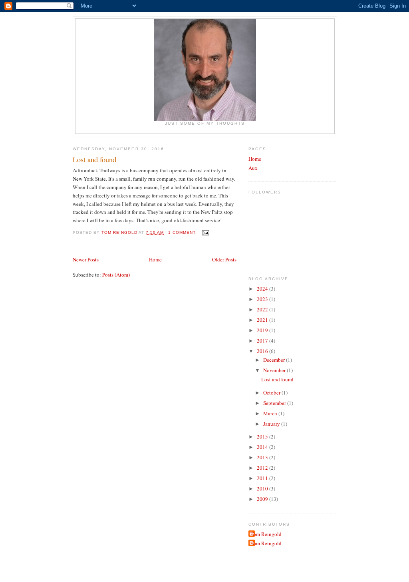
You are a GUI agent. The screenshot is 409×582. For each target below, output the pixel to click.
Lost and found (94, 159)
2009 (263, 498)
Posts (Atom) (116, 274)
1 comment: (183, 232)
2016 (263, 351)
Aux (253, 167)
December (274, 359)
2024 (263, 288)
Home (155, 259)
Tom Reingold (266, 534)
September (275, 403)
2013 (263, 457)
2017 (263, 340)
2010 (263, 488)
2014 (263, 446)
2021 (263, 319)
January (272, 423)
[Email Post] (205, 232)
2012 (263, 467)
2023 (263, 299)
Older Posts (224, 259)
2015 (263, 436)
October (272, 392)
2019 (263, 330)
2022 (263, 309)
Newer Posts (86, 259)
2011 (263, 478)
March (270, 413)
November (275, 370)
